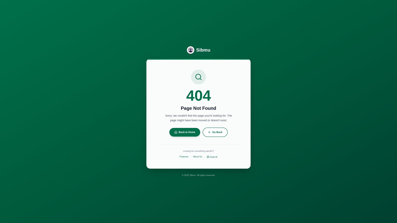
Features (184, 156)
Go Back (217, 132)
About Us (197, 156)
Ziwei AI (213, 157)
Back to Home (187, 132)
